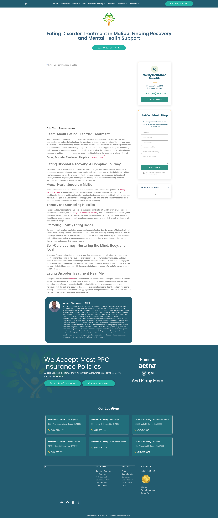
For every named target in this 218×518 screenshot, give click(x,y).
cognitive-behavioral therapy (85, 213)
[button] (168, 187)
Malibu (72, 279)
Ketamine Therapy (96, 3)
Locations (111, 3)
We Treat (126, 466)
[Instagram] (73, 502)
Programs (65, 3)
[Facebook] (67, 502)
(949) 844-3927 (57, 430)
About (55, 3)
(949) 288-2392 (100, 430)
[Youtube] (61, 502)
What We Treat (79, 3)
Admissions (123, 3)
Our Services (102, 466)
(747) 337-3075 (143, 452)
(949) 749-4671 (143, 430)
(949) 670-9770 (57, 452)
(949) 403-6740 (100, 448)
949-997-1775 (97, 158)
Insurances (135, 3)
